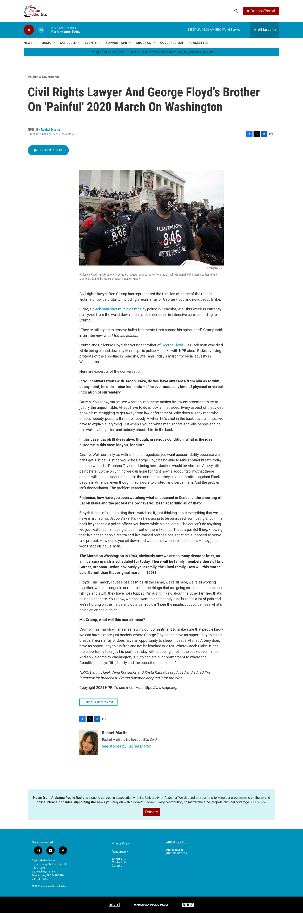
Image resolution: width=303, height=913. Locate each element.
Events (91, 42)
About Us (143, 42)
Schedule (68, 42)
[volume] (41, 30)
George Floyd (172, 345)
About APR (119, 859)
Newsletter (198, 42)
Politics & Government (43, 77)
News (28, 42)
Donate (151, 811)
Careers (117, 865)
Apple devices (175, 849)
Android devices (176, 853)
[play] (29, 30)
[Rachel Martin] (88, 742)
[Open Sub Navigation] (35, 42)
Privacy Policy (121, 843)
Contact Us (119, 862)
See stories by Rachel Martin (127, 746)
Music (46, 42)
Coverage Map (172, 42)
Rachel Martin (50, 129)
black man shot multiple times (117, 309)
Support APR (116, 42)
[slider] (47, 30)
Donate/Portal (262, 11)
